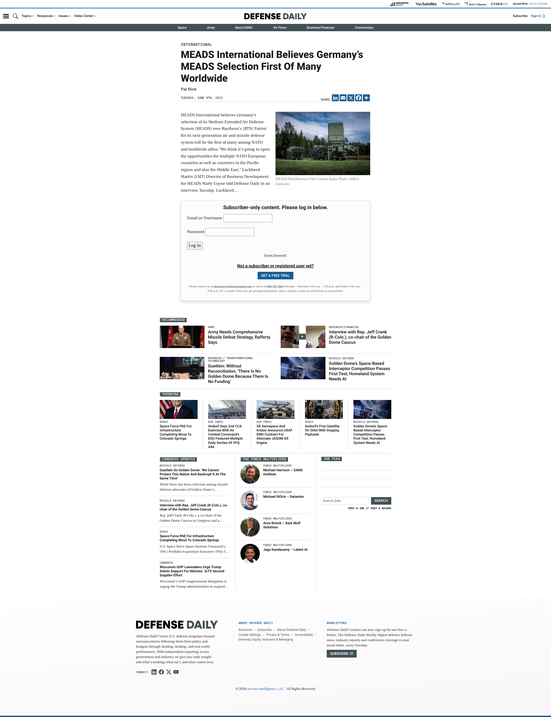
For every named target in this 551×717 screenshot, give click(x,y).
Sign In (536, 16)
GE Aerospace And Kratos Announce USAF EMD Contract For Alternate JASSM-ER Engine (275, 434)
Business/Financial (320, 28)
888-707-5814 (275, 286)
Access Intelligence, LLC (265, 689)
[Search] (15, 16)
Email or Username (204, 218)
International (196, 45)
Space (182, 28)
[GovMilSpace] (475, 4)
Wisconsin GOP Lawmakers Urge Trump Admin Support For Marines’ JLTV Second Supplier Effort (192, 571)
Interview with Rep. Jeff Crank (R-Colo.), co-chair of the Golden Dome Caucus (360, 337)
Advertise (245, 630)
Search (381, 501)
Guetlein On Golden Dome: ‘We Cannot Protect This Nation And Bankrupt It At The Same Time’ (193, 474)
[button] (6, 16)
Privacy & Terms (277, 635)
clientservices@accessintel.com (232, 286)
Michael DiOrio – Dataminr (283, 497)
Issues (63, 16)
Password (195, 232)
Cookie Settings (249, 635)
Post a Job (356, 508)
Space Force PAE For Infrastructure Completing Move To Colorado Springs (176, 432)
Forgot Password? (275, 255)
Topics (26, 16)
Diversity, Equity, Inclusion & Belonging (265, 639)
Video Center (83, 16)
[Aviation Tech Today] (530, 4)
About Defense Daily (291, 630)
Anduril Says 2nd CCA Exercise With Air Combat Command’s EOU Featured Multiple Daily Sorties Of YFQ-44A (225, 436)
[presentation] (250, 474)
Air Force (279, 28)
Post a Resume (381, 508)
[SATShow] (451, 4)
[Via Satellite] (426, 3)
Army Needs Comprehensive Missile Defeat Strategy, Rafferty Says (239, 337)
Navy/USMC (244, 28)
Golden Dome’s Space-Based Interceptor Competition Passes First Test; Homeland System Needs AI (359, 371)
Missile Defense (366, 422)
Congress (166, 562)
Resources (45, 16)
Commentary (364, 28)
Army (211, 28)
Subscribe (520, 16)
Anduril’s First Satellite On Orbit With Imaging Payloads (322, 430)
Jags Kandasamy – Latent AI (285, 549)
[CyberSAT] (499, 4)
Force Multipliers (277, 465)
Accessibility (304, 635)
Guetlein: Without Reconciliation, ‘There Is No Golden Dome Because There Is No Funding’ (238, 373)
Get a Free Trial (275, 276)
